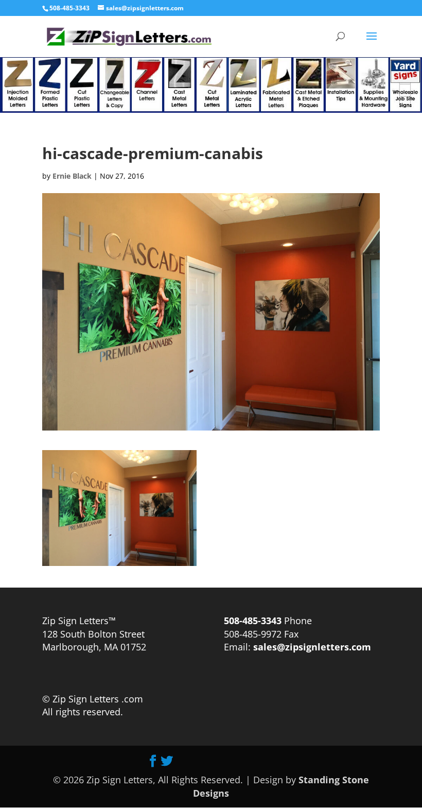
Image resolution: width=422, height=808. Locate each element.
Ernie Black (72, 176)
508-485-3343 (69, 8)
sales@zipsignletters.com (311, 647)
